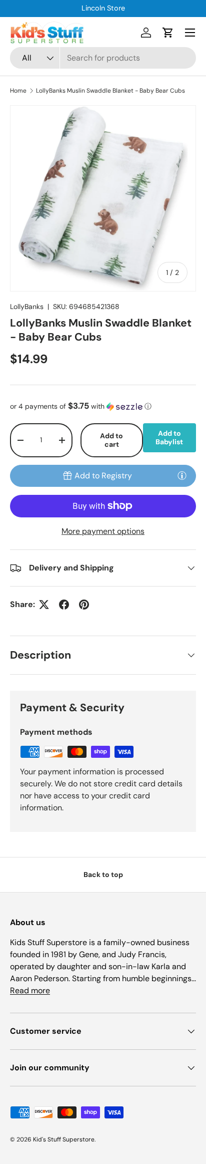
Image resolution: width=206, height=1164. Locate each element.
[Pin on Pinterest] (84, 605)
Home (18, 91)
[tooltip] (182, 475)
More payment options (103, 531)
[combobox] (103, 58)
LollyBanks (27, 306)
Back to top (103, 874)
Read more (30, 990)
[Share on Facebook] (64, 605)
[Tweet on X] (44, 605)
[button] (168, 33)
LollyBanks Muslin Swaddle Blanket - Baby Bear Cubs (110, 91)
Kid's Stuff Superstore (63, 1139)
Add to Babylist (169, 437)
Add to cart (111, 440)
